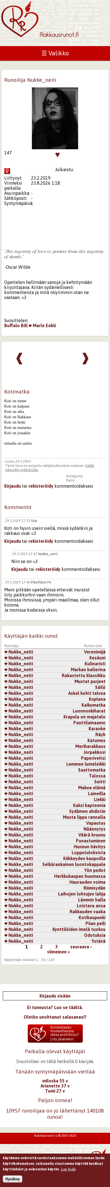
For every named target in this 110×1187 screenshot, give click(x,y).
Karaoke (97, 728)
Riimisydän (94, 887)
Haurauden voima (87, 882)
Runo (70, 480)
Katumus (96, 740)
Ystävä (98, 941)
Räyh (100, 734)
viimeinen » (58, 951)
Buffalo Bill (16, 325)
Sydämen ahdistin (87, 811)
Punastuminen (90, 840)
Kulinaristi (95, 663)
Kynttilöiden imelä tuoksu (78, 929)
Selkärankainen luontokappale (73, 864)
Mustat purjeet (89, 681)
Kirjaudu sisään (55, 995)
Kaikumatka (93, 704)
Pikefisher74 (41, 582)
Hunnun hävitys (89, 846)
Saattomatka (91, 769)
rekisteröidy (40, 486)
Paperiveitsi (93, 758)
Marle (38, 325)
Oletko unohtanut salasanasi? (55, 1016)
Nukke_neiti (48, 554)
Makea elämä (91, 787)
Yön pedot (94, 870)
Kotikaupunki (92, 917)
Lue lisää (68, 1169)
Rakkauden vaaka (87, 911)
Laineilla (96, 793)
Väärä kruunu (91, 834)
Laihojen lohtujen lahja (81, 893)
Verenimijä (94, 651)
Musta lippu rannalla (84, 817)
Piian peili (95, 923)
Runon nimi (93, 646)
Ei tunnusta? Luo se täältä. (55, 1007)
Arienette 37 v (55, 1085)
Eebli (51, 325)
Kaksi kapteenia (89, 805)
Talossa (97, 775)
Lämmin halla (91, 899)
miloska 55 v (55, 1080)
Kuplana (97, 699)
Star (34, 521)
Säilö (100, 687)
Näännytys (94, 828)
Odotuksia (94, 935)
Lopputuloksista (88, 852)
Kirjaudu (12, 486)
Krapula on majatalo (84, 716)
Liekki (99, 799)
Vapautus (95, 823)
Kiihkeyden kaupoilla (84, 858)
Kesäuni (97, 657)
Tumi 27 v (55, 1090)
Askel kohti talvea (86, 693)
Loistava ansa (91, 905)
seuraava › (81, 946)
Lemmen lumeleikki (85, 764)
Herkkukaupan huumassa (79, 876)
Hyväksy (12, 1179)
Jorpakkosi (94, 752)
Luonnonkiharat (89, 710)
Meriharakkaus (90, 746)
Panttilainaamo (89, 722)
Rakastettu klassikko (83, 675)
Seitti (99, 781)
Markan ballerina (88, 669)
